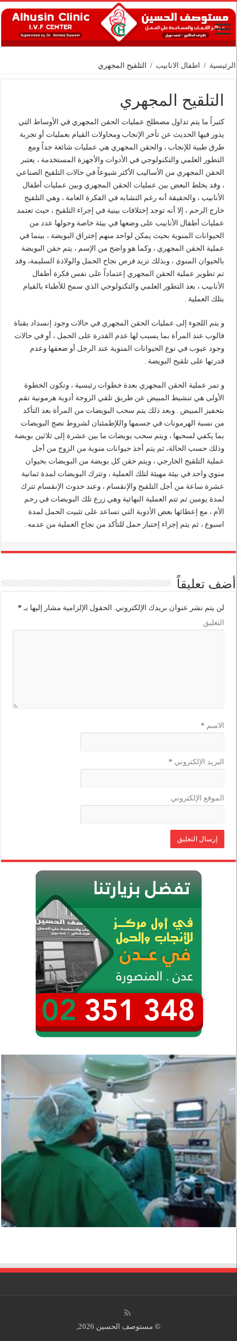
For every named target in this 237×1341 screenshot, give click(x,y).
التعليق (213, 622)
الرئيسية (222, 65)
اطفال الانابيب (178, 65)
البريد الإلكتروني (196, 761)
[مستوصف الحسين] (118, 24)
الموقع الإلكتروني (197, 798)
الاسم (212, 725)
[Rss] (127, 1313)
